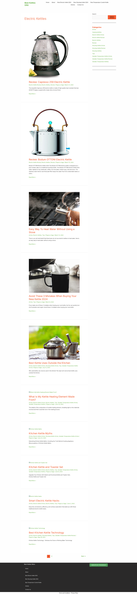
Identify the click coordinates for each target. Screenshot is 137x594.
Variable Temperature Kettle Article (68, 402)
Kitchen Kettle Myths (40, 433)
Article (31, 235)
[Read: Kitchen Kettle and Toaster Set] (38, 462)
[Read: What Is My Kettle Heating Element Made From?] (43, 392)
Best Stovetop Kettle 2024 (81, 2)
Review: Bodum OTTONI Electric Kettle (50, 159)
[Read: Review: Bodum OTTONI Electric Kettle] (50, 132)
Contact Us (80, 4)
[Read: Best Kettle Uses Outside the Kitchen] (54, 342)
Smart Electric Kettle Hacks (44, 500)
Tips (43, 235)
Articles (73, 4)
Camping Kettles (96, 32)
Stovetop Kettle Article (52, 366)
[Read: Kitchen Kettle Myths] (35, 429)
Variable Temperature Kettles (37, 404)
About (53, 2)
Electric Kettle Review (35, 85)
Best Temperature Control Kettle (99, 2)
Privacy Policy (74, 593)
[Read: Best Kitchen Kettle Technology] (37, 528)
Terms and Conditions (64, 593)
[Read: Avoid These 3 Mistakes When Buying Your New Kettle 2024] (54, 275)
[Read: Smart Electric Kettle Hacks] (35, 496)
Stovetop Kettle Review (98, 48)
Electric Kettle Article (39, 366)
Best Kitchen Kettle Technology (46, 532)
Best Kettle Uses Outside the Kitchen (49, 362)
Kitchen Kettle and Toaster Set (46, 467)
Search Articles (112, 17)
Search (94, 14)
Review (53, 85)
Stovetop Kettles (47, 535)
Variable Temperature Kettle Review (65, 535)
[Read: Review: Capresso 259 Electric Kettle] (48, 55)
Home (47, 2)
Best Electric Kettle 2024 (64, 2)
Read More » (32, 93)
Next (83, 556)
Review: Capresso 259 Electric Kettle (49, 82)
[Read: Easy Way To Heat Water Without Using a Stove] (54, 209)
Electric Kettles (46, 85)
